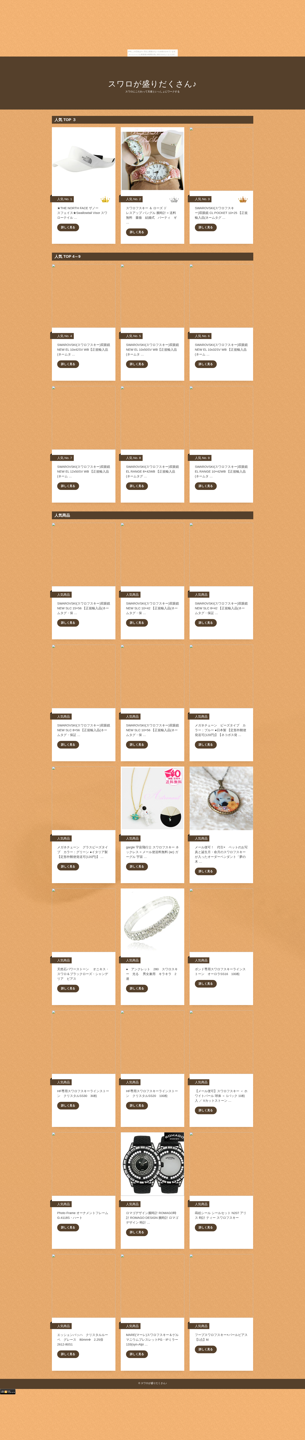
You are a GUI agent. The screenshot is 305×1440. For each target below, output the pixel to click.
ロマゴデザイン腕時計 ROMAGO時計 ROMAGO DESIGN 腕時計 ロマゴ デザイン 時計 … (152, 1217)
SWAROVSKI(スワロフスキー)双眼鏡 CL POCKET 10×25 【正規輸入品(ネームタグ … (221, 212)
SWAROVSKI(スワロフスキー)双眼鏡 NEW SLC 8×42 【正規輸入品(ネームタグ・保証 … (221, 608)
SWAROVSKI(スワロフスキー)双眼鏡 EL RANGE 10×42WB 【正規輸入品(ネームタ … (221, 471)
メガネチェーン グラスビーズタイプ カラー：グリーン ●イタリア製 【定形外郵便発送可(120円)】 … (82, 852)
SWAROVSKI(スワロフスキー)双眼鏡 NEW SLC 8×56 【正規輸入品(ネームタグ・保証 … (83, 730)
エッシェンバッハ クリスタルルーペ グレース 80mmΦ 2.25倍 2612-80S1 (82, 1339)
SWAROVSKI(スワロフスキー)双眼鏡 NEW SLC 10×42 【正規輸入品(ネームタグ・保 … (152, 608)
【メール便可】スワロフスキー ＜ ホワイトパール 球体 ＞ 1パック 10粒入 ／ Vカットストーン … (221, 1095)
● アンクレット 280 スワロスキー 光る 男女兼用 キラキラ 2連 (152, 973)
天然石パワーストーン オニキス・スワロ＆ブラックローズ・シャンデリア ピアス (83, 973)
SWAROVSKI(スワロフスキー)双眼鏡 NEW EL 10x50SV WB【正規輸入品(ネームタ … (152, 349)
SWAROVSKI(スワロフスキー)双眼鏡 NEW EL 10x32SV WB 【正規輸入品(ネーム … (221, 349)
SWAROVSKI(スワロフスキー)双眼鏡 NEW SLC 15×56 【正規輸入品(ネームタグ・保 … (83, 608)
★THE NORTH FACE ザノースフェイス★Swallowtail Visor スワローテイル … (82, 212)
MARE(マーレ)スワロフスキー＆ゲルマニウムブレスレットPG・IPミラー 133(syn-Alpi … (153, 1339)
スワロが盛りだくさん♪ (152, 83)
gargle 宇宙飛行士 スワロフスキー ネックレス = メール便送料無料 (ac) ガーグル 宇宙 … (152, 852)
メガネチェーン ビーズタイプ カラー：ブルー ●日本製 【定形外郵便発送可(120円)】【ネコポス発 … (220, 730)
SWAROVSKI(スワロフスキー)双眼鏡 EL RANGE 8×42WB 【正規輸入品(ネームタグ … (152, 471)
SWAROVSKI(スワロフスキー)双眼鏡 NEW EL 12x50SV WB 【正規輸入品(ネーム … (83, 471)
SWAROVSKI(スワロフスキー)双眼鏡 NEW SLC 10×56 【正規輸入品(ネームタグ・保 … (152, 730)
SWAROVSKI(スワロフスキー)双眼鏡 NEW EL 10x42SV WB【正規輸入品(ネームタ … (83, 349)
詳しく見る (68, 227)
